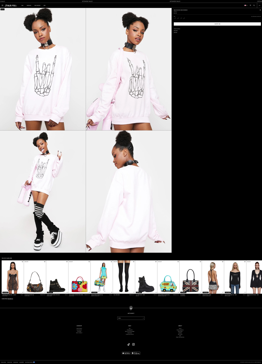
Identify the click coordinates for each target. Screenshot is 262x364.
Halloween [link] (29, 5)
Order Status (79, 328)
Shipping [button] (175, 32)
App (180, 335)
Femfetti (175, 11)
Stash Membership (180, 337)
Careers (180, 332)
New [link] (22, 5)
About (180, 328)
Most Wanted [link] (37, 5)
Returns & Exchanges (129, 331)
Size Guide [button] (176, 30)
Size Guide (180, 331)
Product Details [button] (177, 28)
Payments (130, 332)
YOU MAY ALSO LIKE (7, 258)
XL (183, 18)
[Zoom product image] (43, 69)
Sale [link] (44, 5)
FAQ (129, 328)
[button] (87, 1)
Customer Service (130, 334)
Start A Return (79, 332)
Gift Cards (180, 334)
